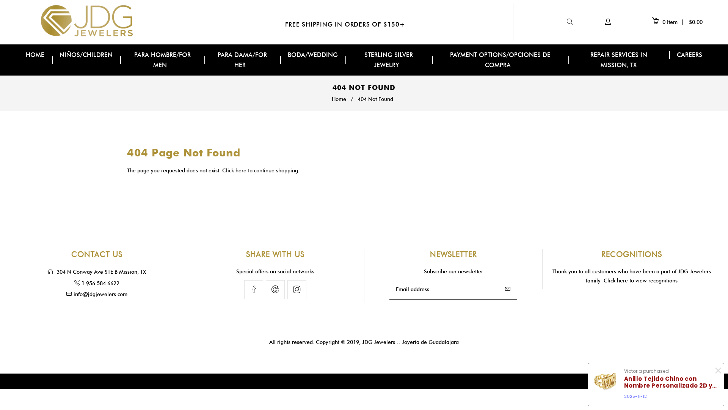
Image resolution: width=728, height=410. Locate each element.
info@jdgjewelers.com (100, 294)
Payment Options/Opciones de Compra (500, 60)
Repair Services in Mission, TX (618, 60)
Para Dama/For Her (242, 60)
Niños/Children (86, 54)
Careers (689, 54)
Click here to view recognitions (641, 281)
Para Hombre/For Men (162, 60)
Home (35, 54)
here (240, 170)
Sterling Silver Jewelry (388, 60)
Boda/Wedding (313, 54)
